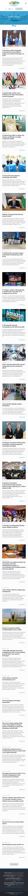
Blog (9, 19)
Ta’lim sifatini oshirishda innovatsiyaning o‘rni (10, 679)
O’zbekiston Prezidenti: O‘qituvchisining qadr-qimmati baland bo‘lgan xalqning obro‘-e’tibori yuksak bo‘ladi (14, 485)
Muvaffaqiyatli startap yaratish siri (13, 844)
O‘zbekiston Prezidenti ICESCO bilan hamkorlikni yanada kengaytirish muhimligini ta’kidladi (13, 444)
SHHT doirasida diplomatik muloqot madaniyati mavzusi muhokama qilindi (13, 366)
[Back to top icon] (26, 894)
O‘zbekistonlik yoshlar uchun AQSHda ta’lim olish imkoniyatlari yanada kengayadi (12, 94)
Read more (22, 68)
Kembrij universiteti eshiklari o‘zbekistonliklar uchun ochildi (11, 629)
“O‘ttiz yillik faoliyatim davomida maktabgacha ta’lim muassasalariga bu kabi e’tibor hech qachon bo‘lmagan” (13, 653)
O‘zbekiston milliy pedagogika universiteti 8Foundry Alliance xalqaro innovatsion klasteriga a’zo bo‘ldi (13, 53)
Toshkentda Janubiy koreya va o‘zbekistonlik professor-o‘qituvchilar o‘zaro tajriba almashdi (14, 750)
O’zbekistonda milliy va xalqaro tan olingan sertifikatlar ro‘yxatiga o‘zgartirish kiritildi (13, 137)
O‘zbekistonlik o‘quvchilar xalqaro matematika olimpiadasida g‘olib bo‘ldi (12, 254)
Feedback (21, 887)
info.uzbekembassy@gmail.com (11, 887)
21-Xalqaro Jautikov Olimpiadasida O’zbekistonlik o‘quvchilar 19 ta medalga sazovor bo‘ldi (13, 291)
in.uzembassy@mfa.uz (15, 885)
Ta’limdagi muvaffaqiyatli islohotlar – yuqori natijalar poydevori (13, 526)
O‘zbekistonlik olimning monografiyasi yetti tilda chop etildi (13, 326)
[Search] (6, 9)
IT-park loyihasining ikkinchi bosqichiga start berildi (11, 176)
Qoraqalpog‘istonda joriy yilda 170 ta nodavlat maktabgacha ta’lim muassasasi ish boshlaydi (13, 775)
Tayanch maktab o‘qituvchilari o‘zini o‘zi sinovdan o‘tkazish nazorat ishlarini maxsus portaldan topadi (13, 799)
